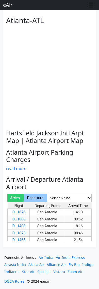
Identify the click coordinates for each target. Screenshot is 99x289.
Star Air (28, 271)
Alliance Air (56, 264)
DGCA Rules (14, 281)
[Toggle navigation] (92, 5)
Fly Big (74, 264)
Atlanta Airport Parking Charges (39, 156)
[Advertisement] (49, 76)
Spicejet (44, 271)
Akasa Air (36, 264)
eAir (7, 5)
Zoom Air (75, 271)
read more (16, 168)
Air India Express (70, 257)
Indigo (87, 264)
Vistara (59, 271)
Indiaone (12, 271)
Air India (46, 257)
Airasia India (15, 264)
